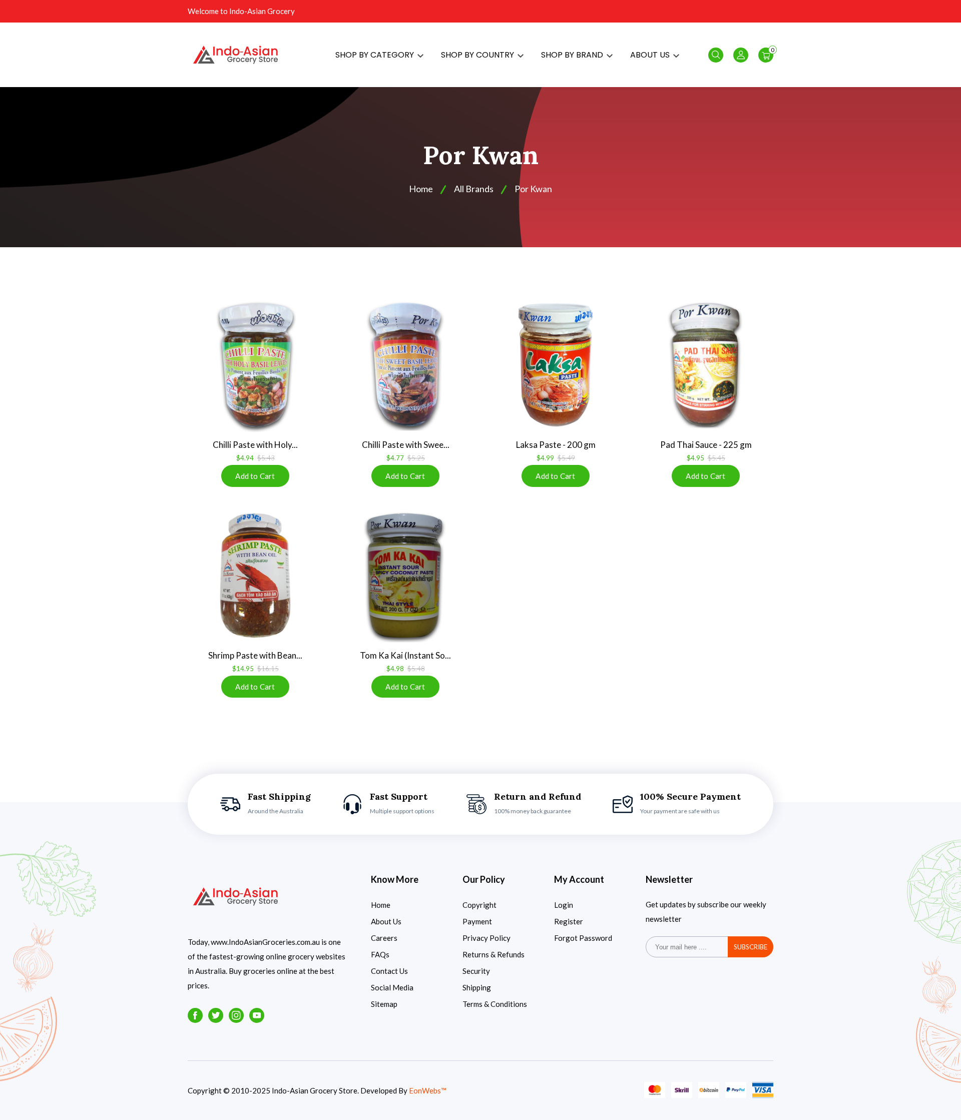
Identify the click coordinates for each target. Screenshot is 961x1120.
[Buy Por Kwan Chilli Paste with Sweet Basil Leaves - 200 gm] (405, 364)
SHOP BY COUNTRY (478, 55)
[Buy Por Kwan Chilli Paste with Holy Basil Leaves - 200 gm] (255, 364)
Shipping (476, 987)
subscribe (750, 947)
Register (568, 921)
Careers (384, 937)
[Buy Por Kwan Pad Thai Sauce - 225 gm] (705, 364)
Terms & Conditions (494, 1003)
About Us (386, 921)
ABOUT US (651, 55)
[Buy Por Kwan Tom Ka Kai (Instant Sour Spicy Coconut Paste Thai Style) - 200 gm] (405, 575)
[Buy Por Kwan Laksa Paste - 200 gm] (555, 364)
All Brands (474, 188)
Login (563, 904)
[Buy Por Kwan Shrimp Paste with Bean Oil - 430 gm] (255, 575)
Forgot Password (583, 937)
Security (476, 970)
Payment (477, 921)
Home (380, 904)
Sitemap (384, 1003)
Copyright (479, 904)
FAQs (380, 954)
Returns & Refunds (493, 954)
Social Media (392, 987)
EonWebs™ (427, 1090)
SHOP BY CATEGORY (375, 55)
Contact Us (389, 970)
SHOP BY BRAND (573, 55)
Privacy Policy (486, 937)
